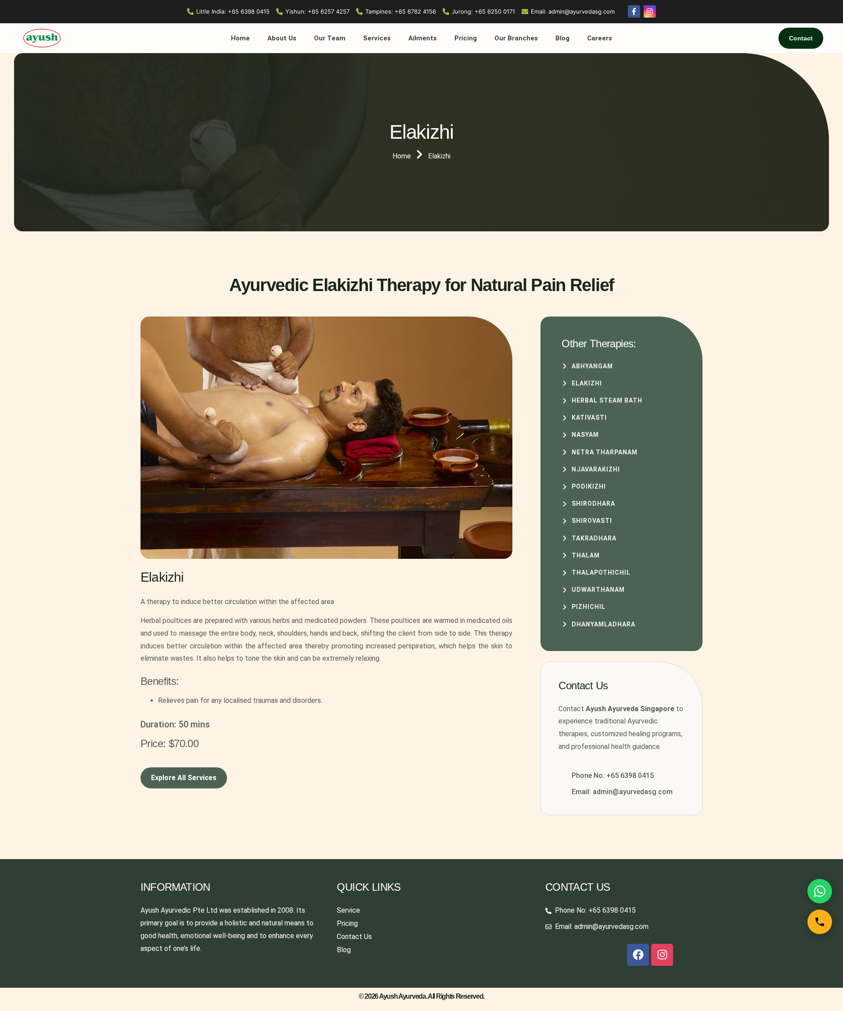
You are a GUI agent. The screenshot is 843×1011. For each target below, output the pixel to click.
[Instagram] (662, 955)
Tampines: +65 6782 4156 (400, 11)
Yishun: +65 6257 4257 (317, 11)
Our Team (330, 38)
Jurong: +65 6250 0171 (483, 11)
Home (240, 38)
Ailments (422, 38)
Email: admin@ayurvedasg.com (573, 11)
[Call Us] (819, 922)
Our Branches (516, 38)
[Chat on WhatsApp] (819, 891)
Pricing (465, 38)
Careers (599, 38)
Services (377, 38)
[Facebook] (638, 955)
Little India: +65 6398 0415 (233, 11)
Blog (562, 38)
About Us (281, 38)
